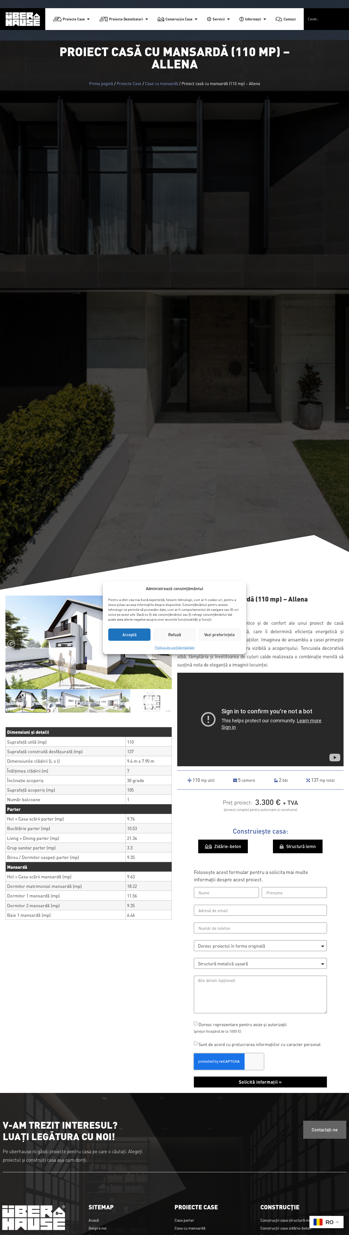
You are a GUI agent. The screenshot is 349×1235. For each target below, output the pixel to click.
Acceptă (129, 634)
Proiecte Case (129, 83)
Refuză (174, 634)
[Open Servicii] (228, 19)
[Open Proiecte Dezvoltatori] (147, 19)
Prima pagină (101, 83)
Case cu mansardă (161, 83)
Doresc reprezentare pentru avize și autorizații (240, 1027)
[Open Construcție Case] (196, 19)
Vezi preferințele (219, 634)
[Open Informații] (265, 19)
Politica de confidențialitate (174, 647)
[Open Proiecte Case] (88, 19)
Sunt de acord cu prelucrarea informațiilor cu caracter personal (259, 1044)
